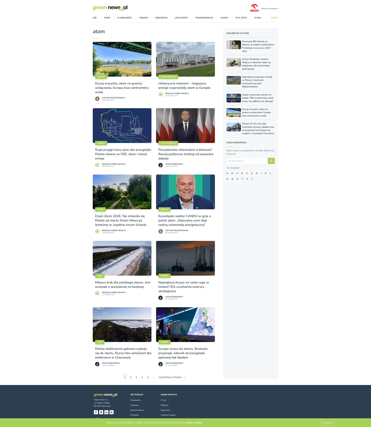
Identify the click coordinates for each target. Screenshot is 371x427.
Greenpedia (135, 400)
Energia (101, 77)
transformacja (204, 17)
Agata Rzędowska (174, 164)
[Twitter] (101, 412)
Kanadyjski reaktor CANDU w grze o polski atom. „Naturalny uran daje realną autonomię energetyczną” (184, 220)
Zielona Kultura (137, 410)
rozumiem (327, 422)
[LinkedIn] (106, 412)
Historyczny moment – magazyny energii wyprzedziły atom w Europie (184, 85)
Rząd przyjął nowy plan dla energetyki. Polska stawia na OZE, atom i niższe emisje (123, 154)
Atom (99, 276)
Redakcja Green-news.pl (177, 93)
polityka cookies (193, 422)
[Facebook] (96, 412)
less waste (181, 17)
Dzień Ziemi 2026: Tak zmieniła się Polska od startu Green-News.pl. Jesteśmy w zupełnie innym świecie (120, 220)
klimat (224, 17)
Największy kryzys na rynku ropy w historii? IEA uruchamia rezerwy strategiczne (183, 286)
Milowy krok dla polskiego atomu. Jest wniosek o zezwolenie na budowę (122, 284)
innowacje (161, 17)
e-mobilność (124, 17)
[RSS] (112, 412)
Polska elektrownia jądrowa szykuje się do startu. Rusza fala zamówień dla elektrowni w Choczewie (123, 353)
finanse (143, 17)
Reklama (164, 405)
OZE (95, 17)
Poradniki (134, 415)
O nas (257, 17)
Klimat (100, 209)
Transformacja (168, 77)
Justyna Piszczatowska (113, 98)
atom (107, 17)
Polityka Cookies (168, 415)
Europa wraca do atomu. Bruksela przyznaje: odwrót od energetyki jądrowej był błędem (183, 353)
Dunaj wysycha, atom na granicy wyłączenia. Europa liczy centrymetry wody (122, 87)
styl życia (241, 17)
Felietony (134, 405)
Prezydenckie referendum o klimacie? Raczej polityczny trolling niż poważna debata (185, 154)
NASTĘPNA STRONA (170, 377)
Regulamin (165, 410)
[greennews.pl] (116, 8)
